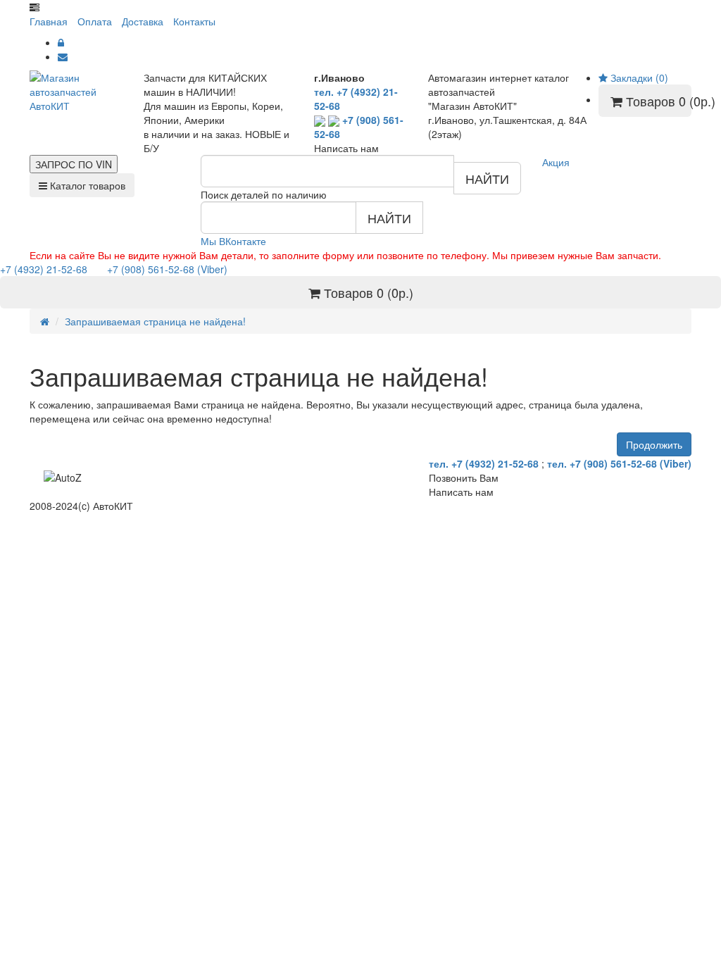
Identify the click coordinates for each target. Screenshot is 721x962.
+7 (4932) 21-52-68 (45, 269)
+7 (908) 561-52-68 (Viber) (158, 269)
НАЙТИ (487, 178)
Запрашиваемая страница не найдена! (155, 321)
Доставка (142, 21)
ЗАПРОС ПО (73, 164)
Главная (49, 21)
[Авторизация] (61, 42)
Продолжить (654, 444)
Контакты (194, 21)
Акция (556, 162)
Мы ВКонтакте (233, 241)
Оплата (94, 21)
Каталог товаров (86, 185)
